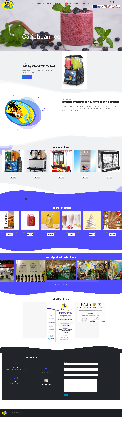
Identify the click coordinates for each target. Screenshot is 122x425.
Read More (13, 177)
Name (65, 362)
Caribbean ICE (40, 3)
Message (66, 378)
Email (65, 367)
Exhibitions (76, 3)
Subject (65, 372)
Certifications (67, 3)
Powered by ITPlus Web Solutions (61, 407)
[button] (55, 285)
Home (33, 3)
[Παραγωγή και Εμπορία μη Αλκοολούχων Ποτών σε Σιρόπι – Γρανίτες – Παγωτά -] (8, 5)
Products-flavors (58, 3)
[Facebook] (107, 2)
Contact (83, 3)
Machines (49, 3)
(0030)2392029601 (115, 2)
